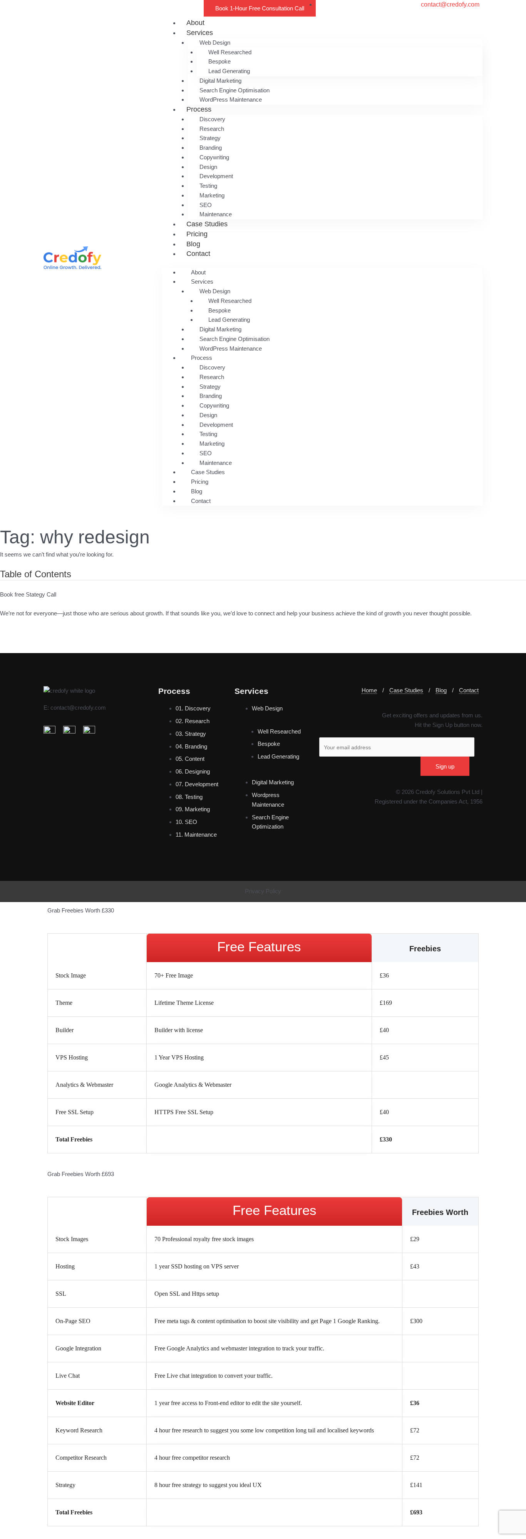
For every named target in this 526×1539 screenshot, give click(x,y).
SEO (205, 205)
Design (208, 167)
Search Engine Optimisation (234, 90)
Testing (208, 185)
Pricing (197, 234)
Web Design (214, 42)
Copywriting (214, 157)
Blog (193, 244)
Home (369, 690)
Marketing (211, 195)
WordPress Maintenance (230, 99)
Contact (198, 253)
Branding (210, 147)
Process (198, 109)
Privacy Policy (263, 891)
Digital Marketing (220, 80)
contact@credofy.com (78, 707)
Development (216, 176)
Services (199, 33)
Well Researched (229, 52)
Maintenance (215, 214)
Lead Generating (229, 71)
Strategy (210, 138)
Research (211, 128)
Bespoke (219, 61)
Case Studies (207, 224)
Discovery (212, 119)
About (195, 23)
